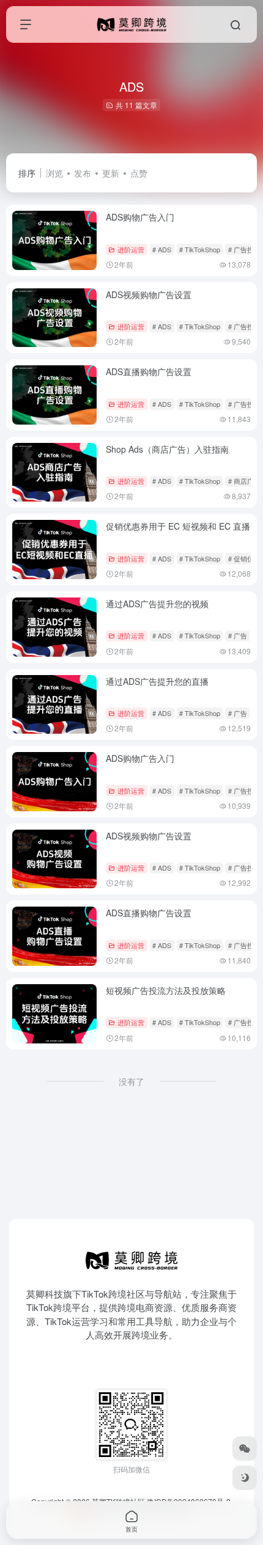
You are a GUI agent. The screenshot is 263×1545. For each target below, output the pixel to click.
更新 (110, 173)
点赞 (138, 173)
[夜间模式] (244, 1478)
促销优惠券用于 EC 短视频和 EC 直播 (178, 526)
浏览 (54, 173)
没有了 (131, 1081)
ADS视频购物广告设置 (148, 294)
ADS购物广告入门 (140, 217)
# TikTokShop (199, 249)
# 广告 (237, 635)
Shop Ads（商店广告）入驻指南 (167, 449)
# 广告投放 (244, 249)
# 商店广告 (244, 481)
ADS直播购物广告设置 (148, 371)
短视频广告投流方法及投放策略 (166, 990)
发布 (82, 173)
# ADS (161, 249)
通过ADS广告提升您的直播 (157, 681)
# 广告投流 (244, 1022)
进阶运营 (130, 249)
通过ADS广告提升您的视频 (157, 603)
